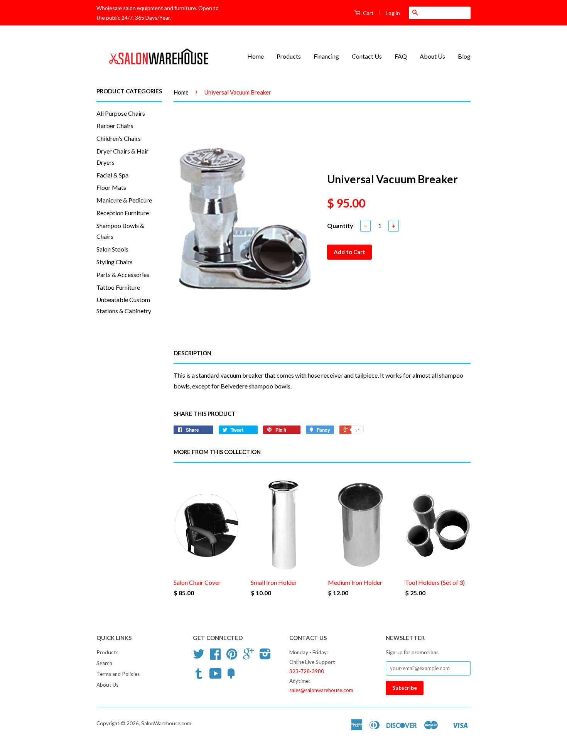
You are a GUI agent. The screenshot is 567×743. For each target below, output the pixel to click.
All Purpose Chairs (120, 113)
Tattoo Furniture (118, 287)
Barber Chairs (114, 125)
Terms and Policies (118, 674)
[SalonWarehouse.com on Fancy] (231, 676)
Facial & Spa (112, 175)
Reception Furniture (122, 212)
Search (104, 663)
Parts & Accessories (122, 274)
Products (289, 56)
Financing (326, 56)
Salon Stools (112, 249)
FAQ (401, 56)
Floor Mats (111, 187)
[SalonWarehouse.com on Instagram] (265, 657)
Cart (368, 13)
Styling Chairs (114, 261)
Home (255, 56)
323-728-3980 (306, 671)
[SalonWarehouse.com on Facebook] (215, 657)
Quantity (340, 225)
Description (192, 353)
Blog (464, 56)
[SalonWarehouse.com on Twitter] (198, 657)
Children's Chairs (118, 138)
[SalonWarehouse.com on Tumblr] (198, 676)
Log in (393, 13)
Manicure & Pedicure (124, 200)
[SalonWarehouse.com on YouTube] (215, 676)
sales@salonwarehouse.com (321, 690)
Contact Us (367, 56)
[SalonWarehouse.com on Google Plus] (248, 657)
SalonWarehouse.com (166, 723)
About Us (432, 56)
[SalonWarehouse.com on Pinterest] (232, 657)
